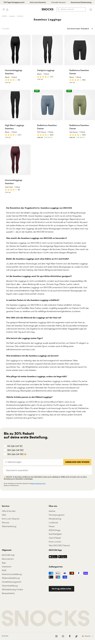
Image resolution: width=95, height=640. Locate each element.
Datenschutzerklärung (12, 574)
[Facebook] (70, 636)
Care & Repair (55, 538)
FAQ (4, 515)
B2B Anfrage (54, 530)
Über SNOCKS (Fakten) (59, 546)
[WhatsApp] (63, 636)
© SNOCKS (5, 636)
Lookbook (53, 523)
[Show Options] (89, 470)
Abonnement (8, 559)
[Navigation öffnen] (4, 9)
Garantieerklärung (10, 586)
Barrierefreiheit (8, 593)
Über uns (53, 506)
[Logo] (47, 9)
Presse (52, 526)
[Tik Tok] (76, 636)
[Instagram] (56, 636)
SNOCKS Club (8, 555)
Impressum (6, 567)
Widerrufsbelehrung (11, 578)
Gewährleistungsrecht (11, 582)
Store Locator (55, 542)
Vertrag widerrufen (61, 589)
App (4, 563)
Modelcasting (55, 519)
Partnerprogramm (56, 515)
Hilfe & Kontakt (9, 511)
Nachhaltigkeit (55, 534)
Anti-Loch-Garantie (10, 519)
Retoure (5, 523)
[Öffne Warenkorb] (91, 9)
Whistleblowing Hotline (12, 590)
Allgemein (6, 550)
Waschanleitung (9, 526)
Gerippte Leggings (46, 70)
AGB (4, 570)
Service (5, 506)
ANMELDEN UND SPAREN (77, 462)
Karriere (52, 511)
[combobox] (47, 470)
